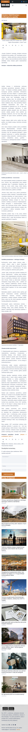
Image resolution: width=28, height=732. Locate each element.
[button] (26, 5)
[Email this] (3, 45)
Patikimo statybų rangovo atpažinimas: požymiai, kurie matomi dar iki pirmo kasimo (13, 548)
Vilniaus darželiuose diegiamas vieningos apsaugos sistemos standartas (14, 500)
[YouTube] (15, 724)
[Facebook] (22, 2)
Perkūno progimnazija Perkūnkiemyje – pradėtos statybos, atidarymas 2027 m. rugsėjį (13, 598)
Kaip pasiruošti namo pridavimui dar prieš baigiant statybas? (14, 622)
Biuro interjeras (9, 443)
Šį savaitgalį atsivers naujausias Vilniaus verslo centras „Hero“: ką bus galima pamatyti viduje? (13, 647)
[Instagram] (24, 2)
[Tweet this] (9, 45)
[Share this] (6, 45)
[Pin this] (15, 45)
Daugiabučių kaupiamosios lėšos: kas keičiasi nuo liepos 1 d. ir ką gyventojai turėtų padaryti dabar (13, 573)
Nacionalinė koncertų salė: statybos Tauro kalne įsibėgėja (14, 524)
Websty (18, 729)
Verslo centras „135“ (19, 443)
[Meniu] (12, 1)
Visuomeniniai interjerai (7, 445)
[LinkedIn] (26, 2)
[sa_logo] (5, 5)
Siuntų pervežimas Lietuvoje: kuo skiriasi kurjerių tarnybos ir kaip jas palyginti (14, 671)
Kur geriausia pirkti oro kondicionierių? (13, 694)
